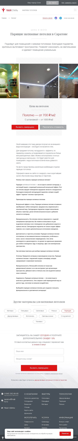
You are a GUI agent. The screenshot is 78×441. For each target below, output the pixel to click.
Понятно (65, 433)
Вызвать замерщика (25, 127)
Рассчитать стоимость (53, 127)
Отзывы (27, 407)
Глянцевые (24, 311)
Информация (66, 418)
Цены (26, 425)
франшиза (28, 413)
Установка (45, 425)
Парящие (67, 311)
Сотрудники (28, 401)
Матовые (10, 311)
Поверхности (28, 422)
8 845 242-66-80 (11, 394)
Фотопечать (30, 316)
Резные (54, 311)
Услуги (45, 418)
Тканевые (39, 321)
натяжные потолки (29, 184)
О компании (31, 394)
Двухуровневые (12, 316)
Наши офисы (9, 408)
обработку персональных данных (53, 373)
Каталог (27, 428)
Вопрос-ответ (64, 422)
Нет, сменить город (69, 3)
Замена (44, 428)
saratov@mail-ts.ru (10, 401)
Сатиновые (40, 311)
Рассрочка (63, 428)
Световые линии (47, 316)
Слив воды (45, 422)
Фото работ (63, 425)
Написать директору (31, 398)
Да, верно (52, 3)
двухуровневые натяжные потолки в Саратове (51, 380)
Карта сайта (28, 410)
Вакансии (27, 404)
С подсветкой (66, 316)
